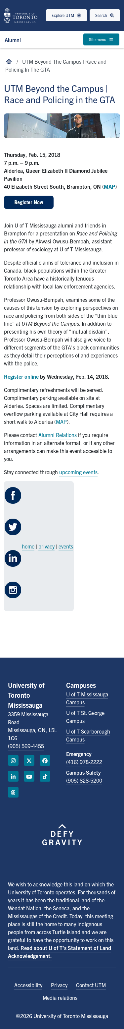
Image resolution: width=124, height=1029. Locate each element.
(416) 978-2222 (84, 761)
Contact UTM (91, 985)
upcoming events (78, 472)
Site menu (98, 39)
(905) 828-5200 (84, 780)
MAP (109, 186)
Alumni (13, 39)
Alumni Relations (57, 434)
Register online (21, 376)
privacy (46, 546)
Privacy (59, 985)
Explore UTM (63, 15)
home (28, 546)
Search (101, 15)
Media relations (60, 997)
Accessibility (28, 985)
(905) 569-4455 (26, 745)
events (66, 546)
